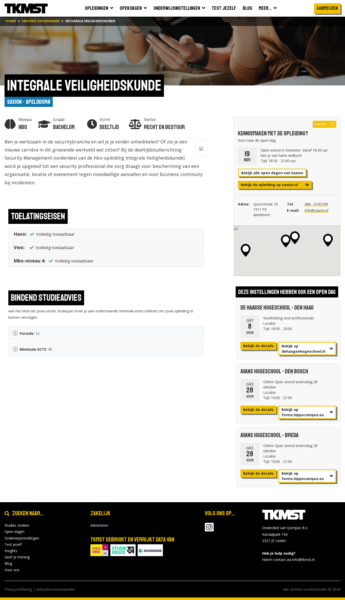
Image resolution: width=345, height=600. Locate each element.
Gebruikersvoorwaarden (55, 589)
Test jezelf (13, 544)
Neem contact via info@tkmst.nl (288, 559)
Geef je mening (17, 557)
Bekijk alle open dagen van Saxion (272, 172)
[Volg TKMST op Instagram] (209, 529)
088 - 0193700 (316, 204)
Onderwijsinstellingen (22, 538)
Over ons (12, 569)
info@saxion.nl (316, 210)
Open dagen (14, 531)
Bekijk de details (258, 345)
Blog (8, 563)
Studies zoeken (17, 525)
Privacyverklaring (18, 589)
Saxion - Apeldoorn (28, 102)
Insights (11, 550)
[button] (328, 240)
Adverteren (99, 525)
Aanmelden (327, 8)
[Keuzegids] (150, 549)
